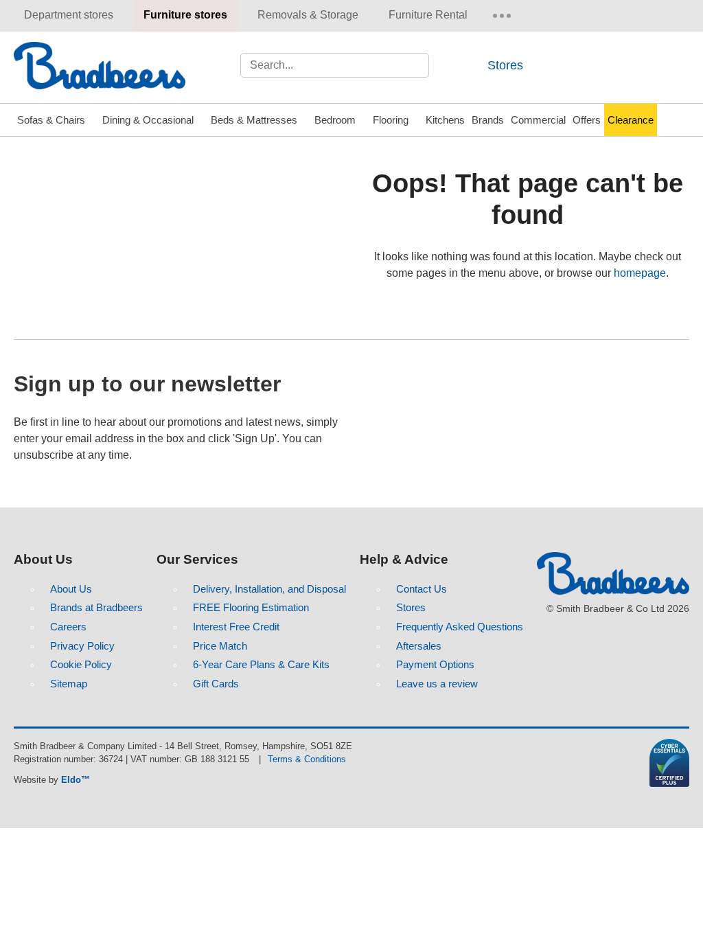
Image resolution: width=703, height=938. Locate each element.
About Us (71, 589)
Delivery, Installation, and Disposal (269, 589)
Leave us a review (437, 683)
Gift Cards (216, 683)
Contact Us (421, 589)
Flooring (390, 120)
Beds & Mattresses (254, 120)
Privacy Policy (82, 646)
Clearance (631, 120)
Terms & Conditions (307, 759)
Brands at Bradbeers (96, 607)
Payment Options (435, 664)
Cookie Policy (81, 664)
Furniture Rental (428, 15)
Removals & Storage (307, 15)
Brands (488, 120)
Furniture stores (185, 15)
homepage (640, 273)
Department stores (68, 15)
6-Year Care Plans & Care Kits (261, 664)
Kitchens (445, 120)
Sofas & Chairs (51, 120)
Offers (587, 120)
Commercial (538, 120)
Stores (505, 65)
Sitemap (68, 683)
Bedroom (335, 120)
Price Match (220, 646)
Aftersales (418, 646)
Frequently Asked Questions (459, 626)
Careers (68, 626)
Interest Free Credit (236, 626)
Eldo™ (75, 780)
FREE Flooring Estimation (251, 607)
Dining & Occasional (148, 120)
